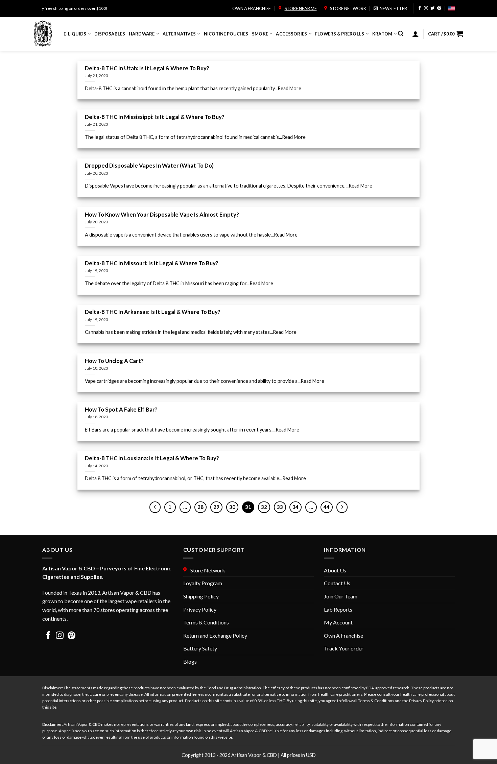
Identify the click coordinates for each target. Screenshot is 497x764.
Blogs (190, 661)
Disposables (109, 33)
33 (280, 507)
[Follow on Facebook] (420, 8)
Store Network (347, 8)
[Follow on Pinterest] (439, 8)
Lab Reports (338, 609)
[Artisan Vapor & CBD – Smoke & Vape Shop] (43, 34)
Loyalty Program (202, 583)
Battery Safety (200, 648)
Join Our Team (340, 596)
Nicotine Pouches (226, 33)
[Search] (400, 33)
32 (264, 507)
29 (216, 507)
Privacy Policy (199, 609)
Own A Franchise (343, 635)
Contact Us (337, 583)
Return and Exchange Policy (215, 635)
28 (200, 507)
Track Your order (343, 648)
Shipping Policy (201, 596)
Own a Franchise (251, 8)
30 (232, 507)
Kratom (382, 33)
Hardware (142, 33)
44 (327, 507)
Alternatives (179, 33)
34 (295, 507)
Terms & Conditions (206, 622)
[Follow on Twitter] (432, 8)
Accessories (291, 33)
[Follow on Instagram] (426, 8)
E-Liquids (75, 33)
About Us (335, 570)
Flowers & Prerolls (339, 33)
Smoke (260, 33)
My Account (338, 622)
